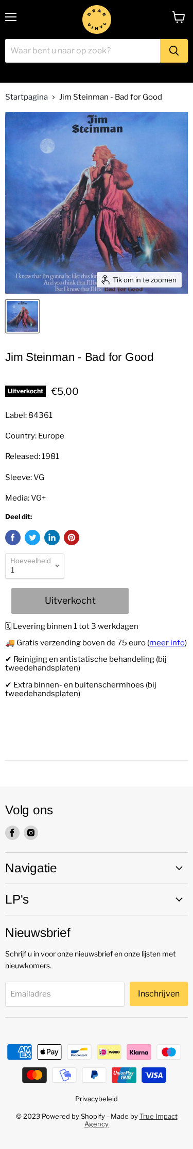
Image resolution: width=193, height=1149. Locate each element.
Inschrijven (159, 994)
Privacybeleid (96, 1099)
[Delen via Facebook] (13, 537)
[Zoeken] (174, 51)
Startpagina (26, 97)
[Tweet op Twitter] (32, 537)
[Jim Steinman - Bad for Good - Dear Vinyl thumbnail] (22, 316)
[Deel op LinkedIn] (52, 537)
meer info (167, 642)
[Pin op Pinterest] (71, 537)
